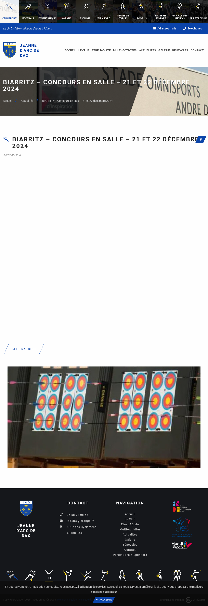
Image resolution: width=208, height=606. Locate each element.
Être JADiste (101, 50)
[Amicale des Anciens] (177, 575)
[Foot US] (141, 575)
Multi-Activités (125, 50)
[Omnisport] (12, 575)
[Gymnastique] (49, 575)
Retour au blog (24, 349)
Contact (197, 50)
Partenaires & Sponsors (130, 554)
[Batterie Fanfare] (159, 575)
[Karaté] (67, 575)
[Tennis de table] (122, 575)
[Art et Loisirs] (196, 575)
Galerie (164, 50)
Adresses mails (166, 28)
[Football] (31, 575)
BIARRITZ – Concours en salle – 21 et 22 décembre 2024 (77, 100)
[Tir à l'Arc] (104, 575)
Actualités (147, 50)
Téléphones (194, 28)
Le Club (83, 50)
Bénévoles (180, 50)
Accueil (70, 50)
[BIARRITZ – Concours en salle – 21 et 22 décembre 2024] (104, 417)
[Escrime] (86, 575)
